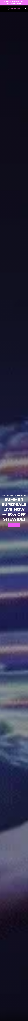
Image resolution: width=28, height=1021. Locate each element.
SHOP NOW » (14, 525)
